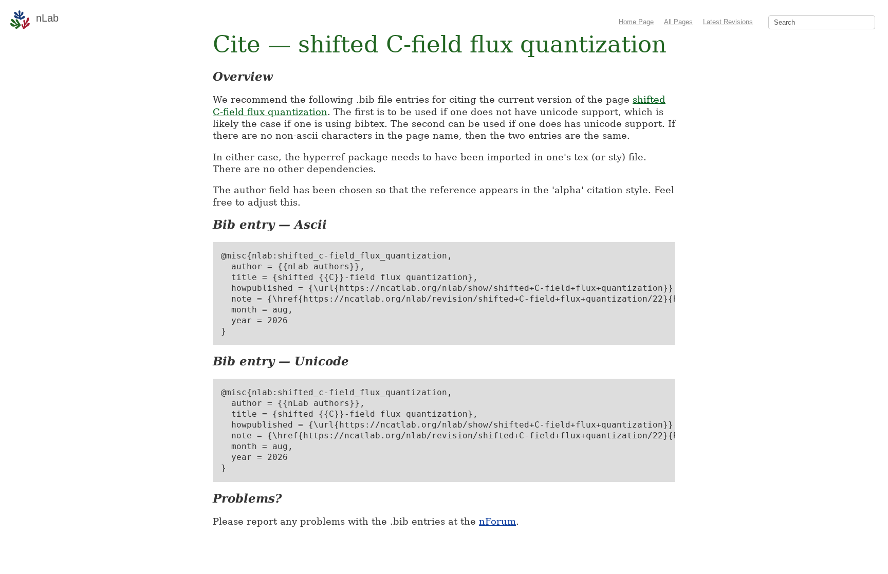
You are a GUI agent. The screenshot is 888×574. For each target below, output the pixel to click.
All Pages (678, 22)
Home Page (636, 22)
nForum (497, 521)
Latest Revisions (728, 22)
